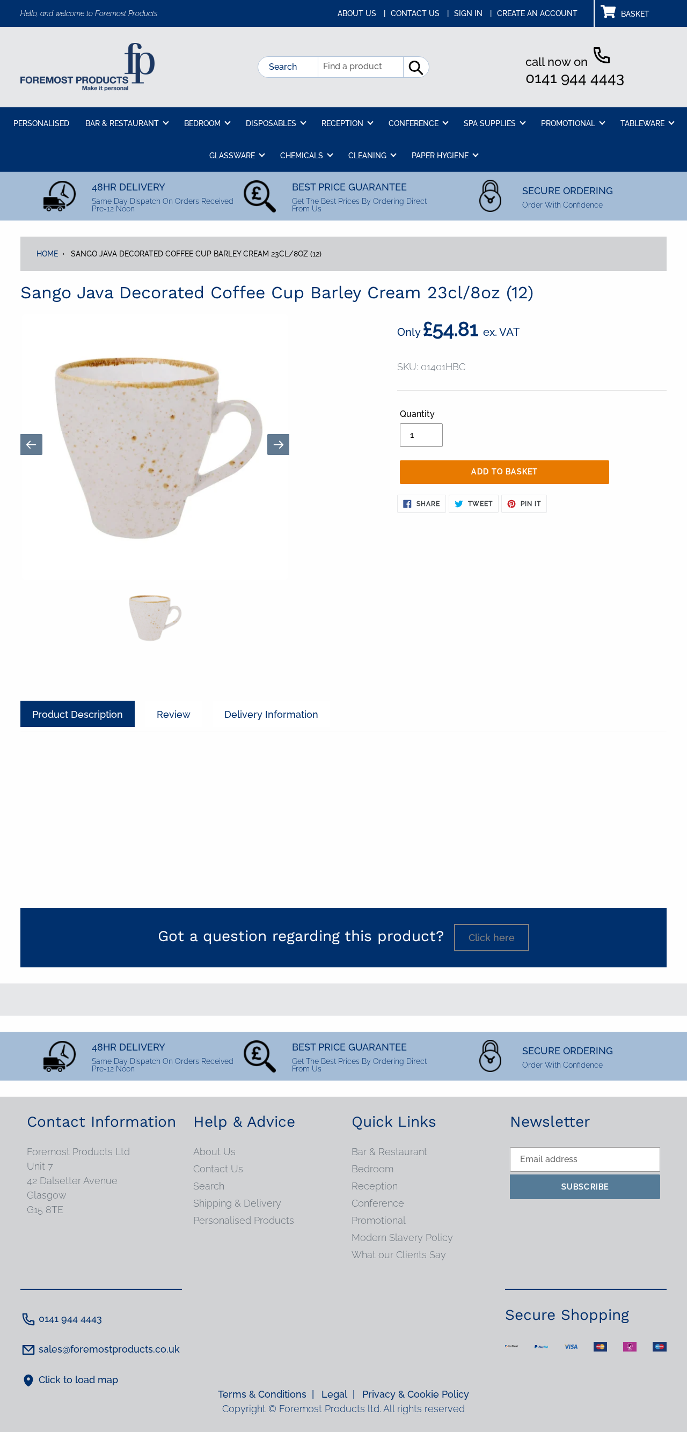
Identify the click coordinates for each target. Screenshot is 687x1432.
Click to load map (78, 1379)
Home (47, 253)
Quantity (417, 414)
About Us (214, 1151)
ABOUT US (361, 13)
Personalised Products (243, 1220)
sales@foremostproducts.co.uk (109, 1349)
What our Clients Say (399, 1254)
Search (283, 67)
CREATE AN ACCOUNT (537, 13)
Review (174, 714)
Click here (492, 937)
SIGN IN (473, 13)
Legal (338, 1394)
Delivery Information (271, 714)
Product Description (77, 714)
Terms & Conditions (266, 1394)
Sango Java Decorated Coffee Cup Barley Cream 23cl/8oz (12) (196, 253)
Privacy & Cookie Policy (415, 1394)
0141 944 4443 (574, 78)
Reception (375, 1186)
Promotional (379, 1220)
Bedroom (372, 1168)
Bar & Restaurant (389, 1151)
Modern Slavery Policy (402, 1237)
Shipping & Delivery (237, 1203)
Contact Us (218, 1168)
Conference (378, 1203)
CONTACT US (420, 13)
